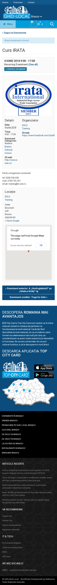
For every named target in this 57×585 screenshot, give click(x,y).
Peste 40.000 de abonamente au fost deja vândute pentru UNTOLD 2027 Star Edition (27, 494)
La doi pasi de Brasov (12, 443)
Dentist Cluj (7, 520)
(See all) (33, 64)
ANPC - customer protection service (19, 570)
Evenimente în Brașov (13, 416)
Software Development (12, 547)
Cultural (8, 150)
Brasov (5, 2)
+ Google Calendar (15, 69)
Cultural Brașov (10, 430)
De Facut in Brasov (11, 434)
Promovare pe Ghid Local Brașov (19, 425)
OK (41, 245)
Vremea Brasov (9, 420)
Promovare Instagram (11, 543)
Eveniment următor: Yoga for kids (28, 297)
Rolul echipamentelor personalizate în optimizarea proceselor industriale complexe (24, 486)
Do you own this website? (21, 245)
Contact (31, 2)
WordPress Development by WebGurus (38, 579)
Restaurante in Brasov (13, 448)
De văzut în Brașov (11, 439)
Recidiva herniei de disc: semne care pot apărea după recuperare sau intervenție (25, 501)
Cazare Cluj (7, 516)
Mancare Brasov (10, 453)
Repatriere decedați (10, 529)
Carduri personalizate (11, 525)
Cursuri (8, 153)
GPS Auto (6, 556)
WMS (4, 552)
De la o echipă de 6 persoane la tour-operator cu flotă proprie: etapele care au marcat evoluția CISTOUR (25, 471)
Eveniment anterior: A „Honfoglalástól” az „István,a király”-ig (28, 290)
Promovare (18, 2)
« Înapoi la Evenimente (14, 32)
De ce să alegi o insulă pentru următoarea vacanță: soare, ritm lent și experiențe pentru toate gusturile (27, 479)
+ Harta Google (11, 220)
